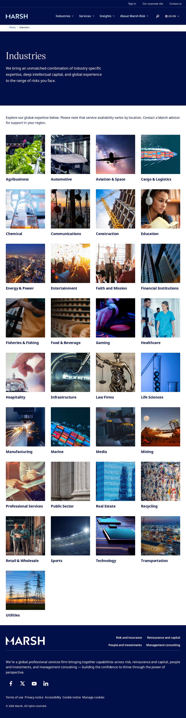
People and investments (125, 645)
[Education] (160, 208)
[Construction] (115, 208)
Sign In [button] (132, 3)
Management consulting (163, 645)
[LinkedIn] (45, 683)
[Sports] (70, 535)
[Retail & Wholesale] (25, 535)
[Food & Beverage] (70, 317)
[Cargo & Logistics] (160, 154)
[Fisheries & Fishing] (25, 317)
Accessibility (53, 697)
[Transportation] (160, 535)
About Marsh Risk (132, 16)
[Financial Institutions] (160, 263)
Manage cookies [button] (93, 697)
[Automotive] (70, 154)
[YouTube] (34, 683)
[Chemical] (25, 208)
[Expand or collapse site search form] (157, 16)
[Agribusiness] (25, 154)
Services (85, 16)
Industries (63, 16)
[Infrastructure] (70, 372)
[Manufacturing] (25, 426)
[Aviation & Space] (115, 154)
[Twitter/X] (22, 683)
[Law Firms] (115, 372)
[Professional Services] (25, 481)
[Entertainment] (70, 263)
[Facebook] (11, 683)
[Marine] (70, 426)
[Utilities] (25, 590)
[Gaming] (115, 317)
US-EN (172, 16)
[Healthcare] (160, 317)
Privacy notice (34, 697)
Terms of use (14, 697)
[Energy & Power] (25, 263)
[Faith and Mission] (115, 263)
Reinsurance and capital (163, 638)
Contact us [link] (175, 3)
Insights (105, 16)
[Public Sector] (70, 481)
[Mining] (160, 426)
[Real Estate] (115, 481)
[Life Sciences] (160, 372)
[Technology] (115, 535)
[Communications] (70, 208)
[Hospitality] (25, 372)
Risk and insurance (129, 638)
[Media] (115, 426)
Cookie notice (71, 697)
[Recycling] (160, 481)
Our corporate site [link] (153, 3)
